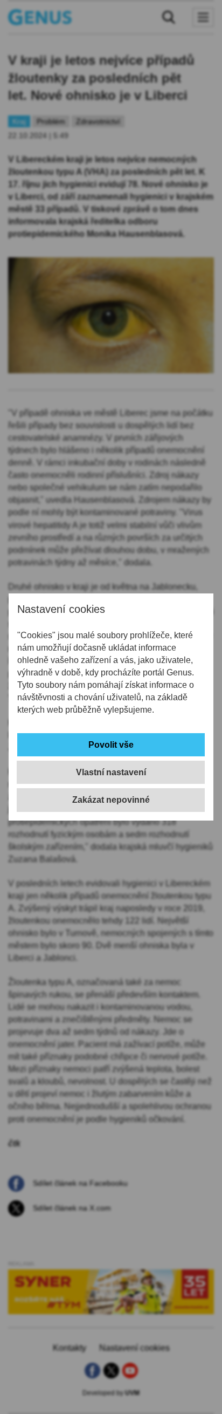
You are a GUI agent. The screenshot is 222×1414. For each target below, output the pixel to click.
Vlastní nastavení (111, 772)
